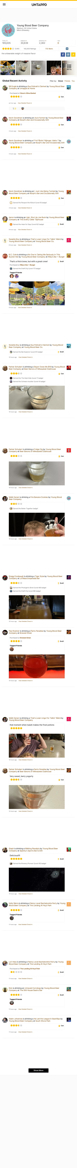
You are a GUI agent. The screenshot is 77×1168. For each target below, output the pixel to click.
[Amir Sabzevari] (22, 108)
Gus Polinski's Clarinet (37, 86)
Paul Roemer (14, 631)
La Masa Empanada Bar (30, 578)
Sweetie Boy (14, 239)
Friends (67, 81)
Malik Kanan (14, 497)
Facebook (63, 54)
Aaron (11, 217)
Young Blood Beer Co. (44, 241)
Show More (38, 1070)
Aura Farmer (40, 118)
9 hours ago (12, 245)
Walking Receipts (32, 848)
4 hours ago (12, 131)
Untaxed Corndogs (33, 988)
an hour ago (12, 103)
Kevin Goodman (15, 118)
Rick (10, 988)
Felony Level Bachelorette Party (43, 903)
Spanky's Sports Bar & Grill (31, 851)
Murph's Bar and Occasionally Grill (34, 120)
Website (73, 54)
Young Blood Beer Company (21, 143)
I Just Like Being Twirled (45, 191)
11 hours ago (13, 924)
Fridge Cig (38, 449)
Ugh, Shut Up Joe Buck (36, 217)
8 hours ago (12, 229)
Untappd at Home (27, 88)
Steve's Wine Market (28, 93)
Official (67, 48)
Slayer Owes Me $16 (42, 367)
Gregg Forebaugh (16, 576)
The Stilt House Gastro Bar (31, 990)
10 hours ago (13, 357)
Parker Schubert (16, 367)
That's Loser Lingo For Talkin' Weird (46, 239)
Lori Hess (13, 962)
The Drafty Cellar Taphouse (31, 219)
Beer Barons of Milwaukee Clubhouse (40, 369)
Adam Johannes (16, 1019)
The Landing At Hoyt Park (40, 905)
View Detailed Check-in (25, 103)
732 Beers (49, 49)
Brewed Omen (26, 633)
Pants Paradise (37, 631)
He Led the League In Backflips (47, 1019)
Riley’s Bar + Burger (56, 257)
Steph (11, 848)
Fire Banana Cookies (39, 497)
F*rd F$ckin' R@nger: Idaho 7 (46, 140)
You (73, 81)
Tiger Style (39, 576)
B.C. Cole (13, 255)
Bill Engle (12, 86)
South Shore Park (42, 1021)
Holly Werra (14, 903)
